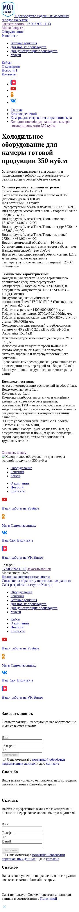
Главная (16, 110)
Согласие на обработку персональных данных (36, 581)
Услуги (16, 55)
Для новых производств (29, 47)
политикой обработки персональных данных (33, 761)
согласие (52, 763)
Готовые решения (24, 43)
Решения (9, 36)
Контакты (9, 74)
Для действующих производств (34, 51)
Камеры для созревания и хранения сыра (41, 118)
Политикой (48, 898)
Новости (9, 70)
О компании (11, 66)
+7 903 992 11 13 (38, 24)
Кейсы (6, 62)
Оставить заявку (14, 452)
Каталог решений (24, 114)
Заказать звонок (13, 24)
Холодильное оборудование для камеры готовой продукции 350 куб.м (40, 123)
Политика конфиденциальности (26, 577)
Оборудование (12, 32)
